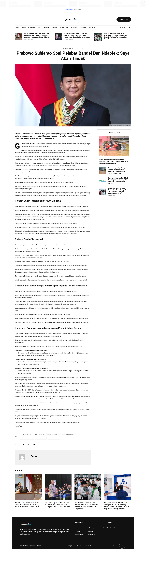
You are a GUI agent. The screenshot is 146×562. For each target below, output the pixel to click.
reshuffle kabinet (54, 438)
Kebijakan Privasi (73, 546)
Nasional (46, 27)
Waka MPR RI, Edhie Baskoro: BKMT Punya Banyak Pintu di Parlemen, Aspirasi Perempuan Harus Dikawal (37, 35)
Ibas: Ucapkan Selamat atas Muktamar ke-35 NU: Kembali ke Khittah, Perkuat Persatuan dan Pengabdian (115, 36)
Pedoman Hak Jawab (101, 546)
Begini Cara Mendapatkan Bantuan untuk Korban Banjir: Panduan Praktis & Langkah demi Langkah (113, 161)
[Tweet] (28, 444)
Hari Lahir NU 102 (39, 434)
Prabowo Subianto (41, 438)
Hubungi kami (113, 546)
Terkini (71, 48)
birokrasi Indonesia (27, 434)
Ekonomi (54, 27)
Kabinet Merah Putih (53, 434)
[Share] (23, 444)
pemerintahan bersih (27, 438)
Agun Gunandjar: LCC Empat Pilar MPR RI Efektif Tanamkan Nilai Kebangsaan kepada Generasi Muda (77, 35)
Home (39, 27)
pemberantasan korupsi (69, 434)
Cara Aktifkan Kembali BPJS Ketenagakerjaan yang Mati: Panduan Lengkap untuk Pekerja (118, 180)
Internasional (64, 27)
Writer (34, 456)
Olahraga (83, 27)
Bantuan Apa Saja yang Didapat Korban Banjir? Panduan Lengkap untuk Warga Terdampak (116, 170)
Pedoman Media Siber (86, 546)
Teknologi (74, 27)
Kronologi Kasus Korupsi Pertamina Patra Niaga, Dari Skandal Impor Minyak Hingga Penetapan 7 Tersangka (118, 191)
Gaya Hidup (92, 27)
